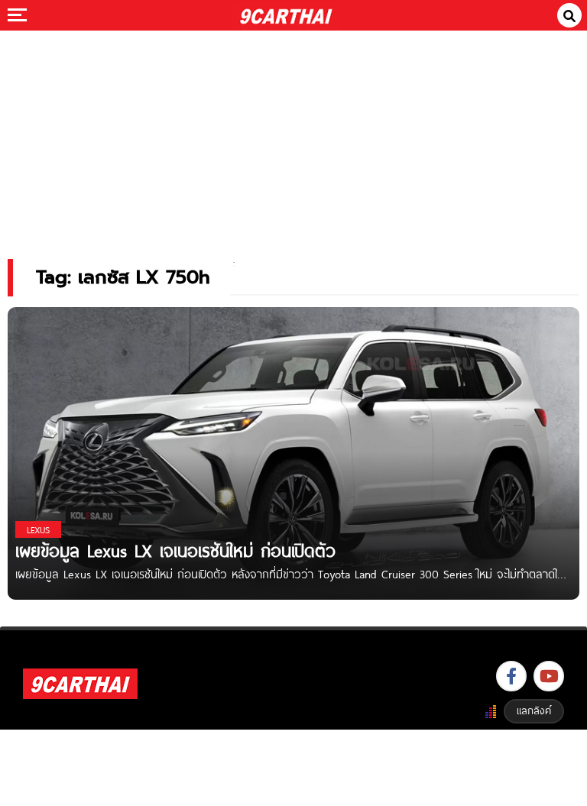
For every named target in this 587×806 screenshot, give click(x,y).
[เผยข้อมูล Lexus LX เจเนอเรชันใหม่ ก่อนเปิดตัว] (293, 452)
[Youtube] (548, 676)
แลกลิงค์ (534, 710)
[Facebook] (511, 676)
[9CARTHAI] (286, 15)
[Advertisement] (293, 134)
